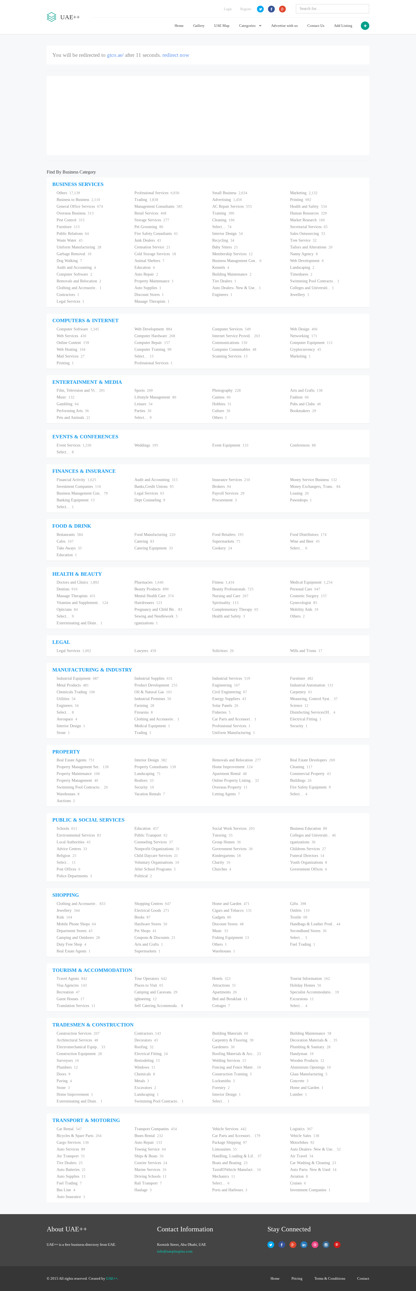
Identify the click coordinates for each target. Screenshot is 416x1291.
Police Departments (74, 876)
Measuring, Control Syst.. (314, 699)
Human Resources (308, 213)
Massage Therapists (152, 301)
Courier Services (150, 1163)
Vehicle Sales (304, 1136)
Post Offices (68, 869)
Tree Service (303, 240)
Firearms (143, 712)
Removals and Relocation (79, 281)
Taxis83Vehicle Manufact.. (236, 1169)
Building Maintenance (232, 274)
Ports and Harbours (229, 1190)
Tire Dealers (224, 281)
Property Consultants (155, 767)
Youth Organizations (308, 862)
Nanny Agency (304, 254)
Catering (144, 541)
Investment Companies (79, 486)
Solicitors (223, 651)
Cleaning (223, 220)
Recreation (68, 992)
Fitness (223, 582)
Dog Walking (69, 261)
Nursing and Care (230, 596)
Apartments (224, 992)
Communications (229, 343)
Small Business (229, 193)
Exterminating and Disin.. (79, 623)
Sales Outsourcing (307, 233)
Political (143, 876)
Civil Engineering (229, 692)
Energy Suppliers (229, 699)
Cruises (298, 1183)
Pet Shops (145, 931)
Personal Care (305, 589)
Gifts (298, 904)
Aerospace (67, 719)
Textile (298, 917)
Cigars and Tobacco (232, 910)
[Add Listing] (365, 25)
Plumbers (67, 1067)
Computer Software (74, 274)
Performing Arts (73, 411)
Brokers (221, 486)
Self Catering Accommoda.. (158, 1006)
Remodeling (147, 1060)
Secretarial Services (309, 227)
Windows (144, 1067)
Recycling (223, 240)
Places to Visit (148, 985)
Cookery (222, 548)
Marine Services (150, 1169)
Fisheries (221, 712)
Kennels (220, 267)
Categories (247, 25)
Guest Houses (70, 999)
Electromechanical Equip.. (81, 1047)
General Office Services (80, 206)
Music (65, 397)
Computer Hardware (154, 336)
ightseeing (145, 999)
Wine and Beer (305, 541)
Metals (141, 1081)
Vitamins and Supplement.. (82, 603)
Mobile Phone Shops (76, 924)
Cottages (221, 1006)
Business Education (308, 828)
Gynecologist (303, 603)
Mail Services (71, 356)
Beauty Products (151, 589)
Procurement (224, 500)
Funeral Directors (307, 856)
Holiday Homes (305, 985)
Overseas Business (75, 213)
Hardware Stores (150, 924)
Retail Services (150, 213)
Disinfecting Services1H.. (312, 712)
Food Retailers (228, 534)
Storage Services (151, 220)
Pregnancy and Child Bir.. (158, 609)
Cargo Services (73, 1142)
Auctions (66, 801)
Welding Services (229, 1060)
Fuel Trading (302, 944)
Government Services (232, 849)
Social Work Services (233, 828)
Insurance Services (231, 480)
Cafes (65, 541)
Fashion (299, 397)
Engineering (226, 685)
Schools (67, 828)
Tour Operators (150, 978)
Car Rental (69, 1129)
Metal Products (73, 685)
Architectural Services (77, 1040)
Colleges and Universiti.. (312, 288)
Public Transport (151, 835)
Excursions (302, 999)
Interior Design (227, 233)
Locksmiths (223, 1081)
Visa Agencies (72, 985)
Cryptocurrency (305, 349)
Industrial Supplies (153, 678)
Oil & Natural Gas (153, 692)
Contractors (68, 295)
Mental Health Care (154, 596)
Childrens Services (308, 849)
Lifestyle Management (155, 397)
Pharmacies (149, 582)
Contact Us (315, 25)
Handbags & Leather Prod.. (315, 924)
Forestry (221, 1088)
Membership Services (232, 254)
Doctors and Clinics (78, 582)
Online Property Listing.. (235, 780)
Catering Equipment (153, 548)
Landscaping (302, 267)
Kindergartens (226, 856)
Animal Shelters (149, 261)
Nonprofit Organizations (157, 849)
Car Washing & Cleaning (313, 1163)
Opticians (67, 609)
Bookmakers (303, 411)
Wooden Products (307, 1060)
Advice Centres (72, 849)
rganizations (146, 623)
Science (299, 705)
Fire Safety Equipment (310, 787)
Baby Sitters (225, 247)
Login (228, 9)
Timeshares (301, 274)
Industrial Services (231, 678)
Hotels (221, 978)
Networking (303, 336)
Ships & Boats (149, 1156)
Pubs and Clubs (305, 404)
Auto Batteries (71, 1169)
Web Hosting (71, 349)
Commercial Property (310, 774)
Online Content (73, 343)
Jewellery (299, 295)
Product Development (155, 685)
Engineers (222, 295)
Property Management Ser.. (83, 767)
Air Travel (301, 1156)
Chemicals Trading (76, 692)
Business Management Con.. (236, 261)
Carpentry (301, 692)
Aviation (299, 1176)
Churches (221, 869)
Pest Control (71, 220)
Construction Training (232, 1074)
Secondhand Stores (308, 931)
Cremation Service (152, 247)
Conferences (303, 445)
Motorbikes (302, 1142)
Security (299, 726)
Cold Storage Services (155, 254)
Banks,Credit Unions (154, 486)
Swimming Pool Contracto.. (314, 281)
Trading (146, 200)
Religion (66, 856)
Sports (143, 390)
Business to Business (78, 200)
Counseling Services (153, 842)
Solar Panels (225, 705)
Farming (144, 705)
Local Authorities (74, 842)
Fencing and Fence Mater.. (236, 1067)
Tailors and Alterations (311, 247)
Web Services (71, 336)
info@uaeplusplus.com (174, 1251)
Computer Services (231, 329)
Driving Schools (150, 1176)
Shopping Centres (152, 904)
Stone (63, 733)
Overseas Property (230, 787)
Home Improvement (232, 767)
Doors (63, 1074)
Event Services (74, 445)
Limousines (224, 1149)
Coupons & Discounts (154, 937)
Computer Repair (152, 343)
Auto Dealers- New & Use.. (236, 288)
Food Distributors (308, 534)
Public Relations (73, 233)
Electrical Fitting (305, 719)
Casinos (221, 397)
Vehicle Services (229, 1129)
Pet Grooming (148, 227)
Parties (142, 411)
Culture (221, 411)
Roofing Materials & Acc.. (236, 1054)
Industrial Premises (152, 699)
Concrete (299, 1081)
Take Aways (69, 548)
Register (245, 9)
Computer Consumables (234, 349)
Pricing (297, 1278)
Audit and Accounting (76, 267)
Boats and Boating (230, 1163)
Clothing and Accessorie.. (79, 288)
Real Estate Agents (76, 760)
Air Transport (71, 1156)
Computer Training (152, 349)
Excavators (145, 1088)
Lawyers (145, 651)
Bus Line (66, 1190)
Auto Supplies (147, 288)
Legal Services (70, 301)
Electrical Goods (151, 910)
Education (144, 267)
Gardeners (223, 1047)
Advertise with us (284, 25)
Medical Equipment (311, 582)
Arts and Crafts (306, 390)
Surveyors (68, 1060)
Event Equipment (230, 445)
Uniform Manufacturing (79, 247)
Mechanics (223, 1176)
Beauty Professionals (233, 589)
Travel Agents (72, 978)
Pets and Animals (73, 417)
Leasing (299, 493)
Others (68, 193)
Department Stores (75, 931)
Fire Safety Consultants (156, 233)
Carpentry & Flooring (233, 1040)
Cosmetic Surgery (308, 596)
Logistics (301, 1129)
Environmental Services (79, 835)
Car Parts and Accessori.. (234, 719)
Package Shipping (229, 1142)
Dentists (67, 589)
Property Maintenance (154, 281)
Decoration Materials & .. (313, 1040)
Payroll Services (228, 493)
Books (142, 917)
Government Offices (308, 869)
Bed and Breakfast (230, 999)
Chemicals (144, 1074)
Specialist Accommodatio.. (314, 992)
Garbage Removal (74, 254)
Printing (300, 200)
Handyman (302, 1054)
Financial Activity (76, 480)
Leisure (143, 404)
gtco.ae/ (115, 55)
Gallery (199, 25)
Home (179, 25)
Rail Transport (148, 1183)
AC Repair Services (232, 206)
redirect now (176, 55)
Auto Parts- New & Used (313, 1169)
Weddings (146, 445)
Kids (64, 917)
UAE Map (222, 25)
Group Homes (226, 842)
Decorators (146, 1040)
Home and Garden (231, 904)
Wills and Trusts (306, 651)
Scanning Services (230, 356)
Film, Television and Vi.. (81, 390)
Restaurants (70, 534)
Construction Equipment (79, 1054)
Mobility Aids (304, 609)
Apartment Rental (229, 774)
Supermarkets (226, 541)
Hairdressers (148, 603)
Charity (221, 862)
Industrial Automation (311, 685)
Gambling (68, 404)
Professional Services (156, 193)
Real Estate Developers (312, 760)
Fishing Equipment (230, 937)
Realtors (144, 780)
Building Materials (230, 1033)
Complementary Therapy (235, 609)
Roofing (144, 1047)
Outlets (300, 910)
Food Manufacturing (154, 534)
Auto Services (71, 1149)
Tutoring (222, 835)
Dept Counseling (149, 500)
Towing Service (150, 1149)
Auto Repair (146, 274)
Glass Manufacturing (308, 1074)
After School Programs (155, 869)
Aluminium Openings (310, 1067)
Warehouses (68, 794)
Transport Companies (155, 1129)
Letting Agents (226, 794)
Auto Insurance (71, 1197)
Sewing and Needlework (156, 616)
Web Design (304, 329)
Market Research (307, 220)
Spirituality (225, 603)
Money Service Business (313, 480)
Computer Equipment (311, 343)
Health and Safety (308, 206)
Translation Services (76, 1006)
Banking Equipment (76, 500)
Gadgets (221, 917)
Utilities (66, 699)
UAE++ (111, 1278)
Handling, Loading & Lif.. (236, 1156)
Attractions (224, 985)
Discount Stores (149, 295)
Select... (221, 227)
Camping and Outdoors (78, 937)
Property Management (77, 780)
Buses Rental (148, 1136)
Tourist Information (310, 978)
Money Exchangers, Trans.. (315, 486)
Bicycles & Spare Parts (79, 1136)
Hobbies (221, 404)
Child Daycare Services (156, 856)
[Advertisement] (208, 115)
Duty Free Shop (71, 944)
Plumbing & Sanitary (310, 1047)
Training (223, 213)
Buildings (301, 780)
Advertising (227, 200)
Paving (64, 1081)
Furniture (68, 227)
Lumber (298, 1094)
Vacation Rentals (149, 794)
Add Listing (343, 25)
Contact (363, 1278)
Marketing (304, 193)
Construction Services (78, 1033)
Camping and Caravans (155, 992)
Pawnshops (301, 500)
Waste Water (70, 240)
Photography (226, 390)
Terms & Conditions (329, 1278)
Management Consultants (158, 206)
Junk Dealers (147, 240)
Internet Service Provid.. (236, 336)
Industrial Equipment (78, 678)
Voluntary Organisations (156, 862)
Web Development (307, 261)
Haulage (143, 1190)
